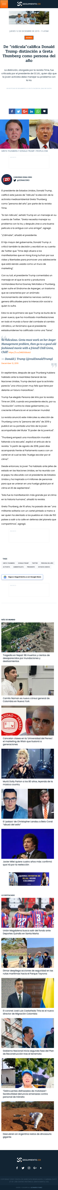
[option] (29, 135)
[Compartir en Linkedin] (31, 111)
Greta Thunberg (9, 563)
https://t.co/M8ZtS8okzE (19, 352)
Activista (6, 567)
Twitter (35, 563)
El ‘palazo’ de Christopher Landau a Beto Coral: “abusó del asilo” (28, 823)
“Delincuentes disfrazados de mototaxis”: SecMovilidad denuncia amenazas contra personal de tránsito (25, 1093)
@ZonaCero (23, 180)
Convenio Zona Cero (22, 177)
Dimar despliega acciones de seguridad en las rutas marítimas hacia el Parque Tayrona (28, 972)
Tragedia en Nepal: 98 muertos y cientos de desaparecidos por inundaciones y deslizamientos (26, 658)
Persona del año (47, 563)
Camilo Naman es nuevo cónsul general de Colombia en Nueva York (26, 700)
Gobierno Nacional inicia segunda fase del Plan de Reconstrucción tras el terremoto (28, 1052)
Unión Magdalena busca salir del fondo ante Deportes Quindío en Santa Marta (27, 932)
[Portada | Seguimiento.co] (29, 1160)
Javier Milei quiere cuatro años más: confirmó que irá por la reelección (27, 863)
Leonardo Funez (36, 1187)
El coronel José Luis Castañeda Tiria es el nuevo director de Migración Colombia (28, 1012)
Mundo (29, 38)
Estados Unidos (44, 567)
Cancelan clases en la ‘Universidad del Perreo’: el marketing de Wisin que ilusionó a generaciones (28, 741)
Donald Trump (23, 563)
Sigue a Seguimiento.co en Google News (24, 577)
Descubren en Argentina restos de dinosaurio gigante (27, 1135)
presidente (31, 567)
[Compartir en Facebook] (12, 111)
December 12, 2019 (9, 363)
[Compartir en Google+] (25, 111)
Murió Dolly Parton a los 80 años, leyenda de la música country (28, 783)
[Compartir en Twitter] (18, 111)
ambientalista (18, 567)
